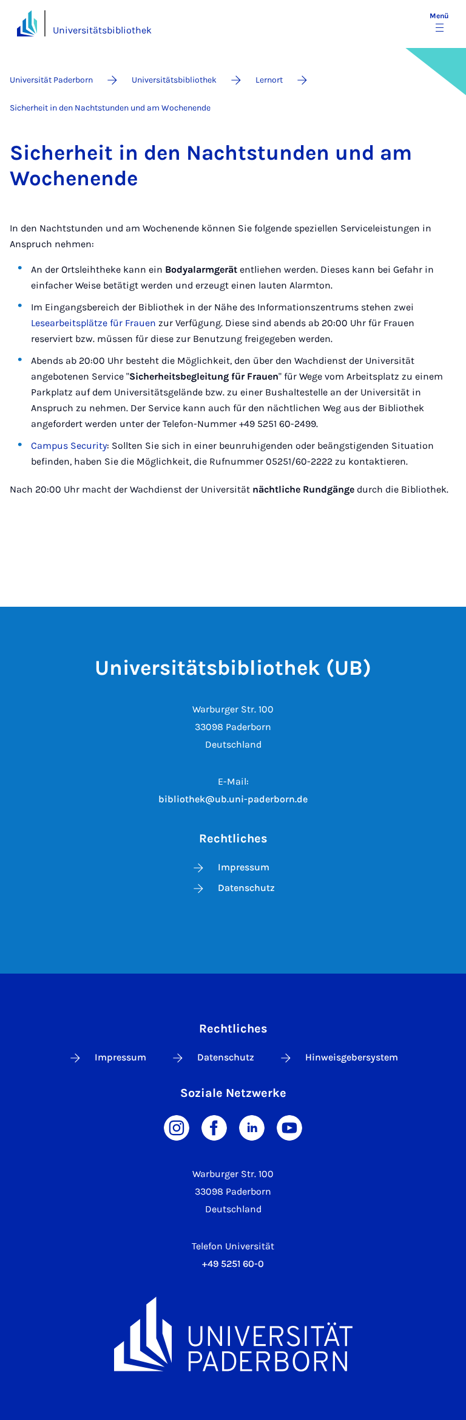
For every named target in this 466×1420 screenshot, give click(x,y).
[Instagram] (176, 1126)
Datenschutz (246, 887)
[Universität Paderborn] (233, 1334)
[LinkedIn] (252, 1126)
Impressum (243, 867)
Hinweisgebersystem (351, 1057)
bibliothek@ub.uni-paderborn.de (233, 799)
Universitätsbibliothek (102, 30)
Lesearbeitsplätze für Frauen (93, 323)
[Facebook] (214, 1126)
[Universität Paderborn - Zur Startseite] (27, 23)
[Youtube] (289, 1126)
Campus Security (69, 445)
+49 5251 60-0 (233, 1263)
